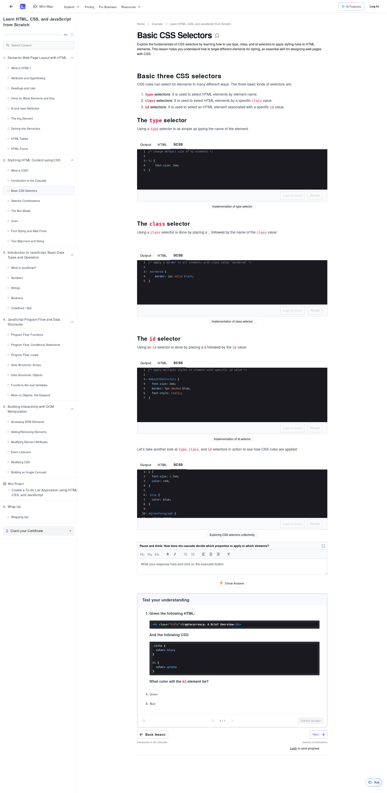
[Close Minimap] (77, 28)
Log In (374, 6)
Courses (157, 24)
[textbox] (232, 567)
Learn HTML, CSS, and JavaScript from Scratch (37, 21)
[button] (38, 57)
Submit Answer (311, 721)
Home (141, 24)
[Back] (11, 6)
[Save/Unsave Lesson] (217, 35)
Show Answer (234, 583)
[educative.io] (22, 6)
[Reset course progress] (71, 34)
